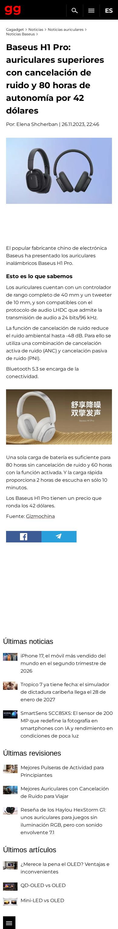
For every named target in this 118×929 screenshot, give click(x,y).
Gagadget (13, 9)
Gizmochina (40, 516)
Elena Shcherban (37, 124)
